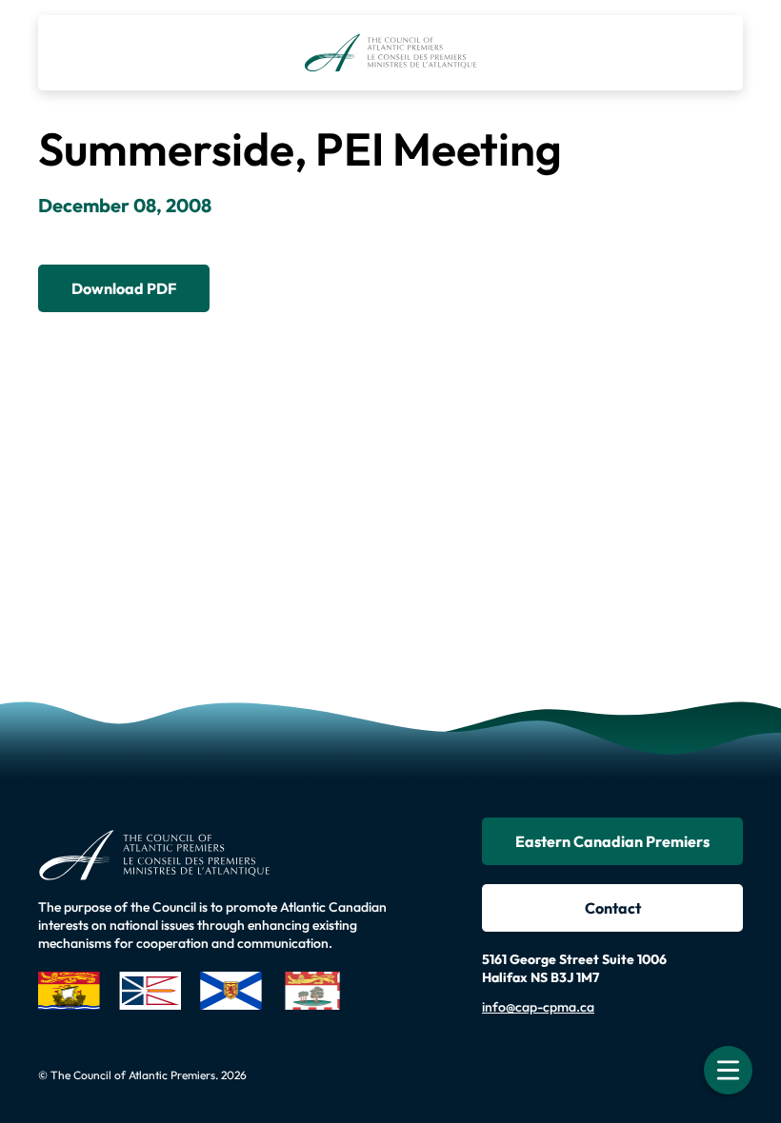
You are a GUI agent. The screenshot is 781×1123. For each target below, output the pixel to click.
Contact (613, 907)
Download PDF (123, 288)
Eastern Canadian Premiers (612, 841)
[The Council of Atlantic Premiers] (391, 53)
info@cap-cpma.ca (538, 1006)
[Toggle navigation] (728, 1070)
